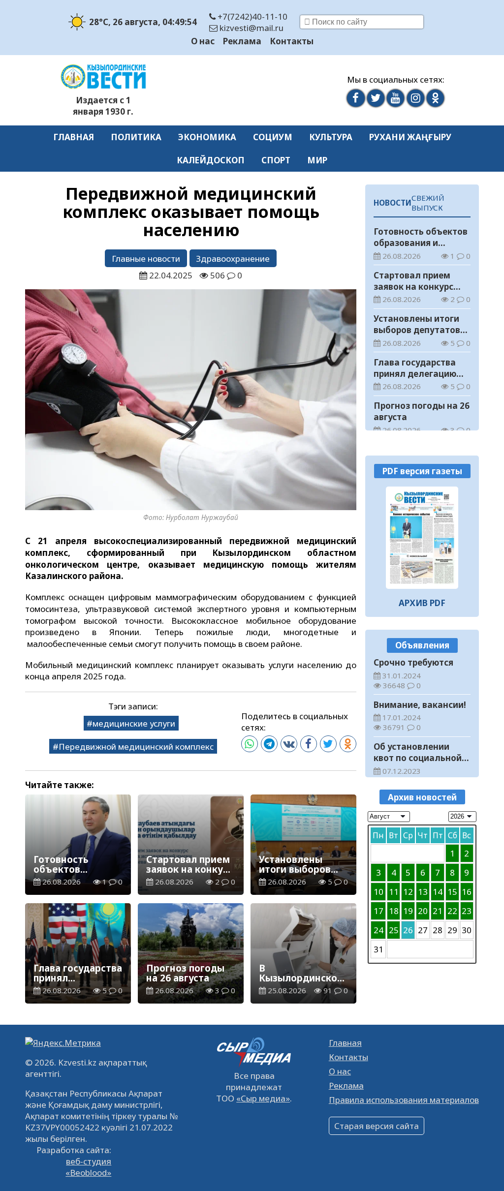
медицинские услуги (134, 723)
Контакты (292, 41)
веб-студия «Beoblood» (88, 1167)
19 (408, 910)
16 (467, 891)
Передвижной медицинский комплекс (136, 746)
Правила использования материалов (404, 1099)
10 (378, 891)
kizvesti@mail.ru (251, 27)
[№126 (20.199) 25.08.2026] (422, 538)
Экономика (207, 137)
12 (408, 891)
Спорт (275, 160)
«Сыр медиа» (263, 1098)
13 (423, 891)
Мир (317, 160)
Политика (136, 137)
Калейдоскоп (211, 160)
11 (394, 891)
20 (423, 910)
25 (394, 930)
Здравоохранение (233, 258)
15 (452, 891)
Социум (272, 137)
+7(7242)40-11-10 (251, 16)
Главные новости (146, 258)
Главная (73, 137)
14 (437, 891)
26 (408, 930)
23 (467, 910)
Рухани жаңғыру (410, 137)
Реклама (242, 41)
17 (378, 910)
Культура (330, 137)
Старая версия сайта (376, 1125)
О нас (203, 41)
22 (452, 910)
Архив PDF (422, 603)
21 (437, 910)
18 (394, 910)
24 (378, 930)
